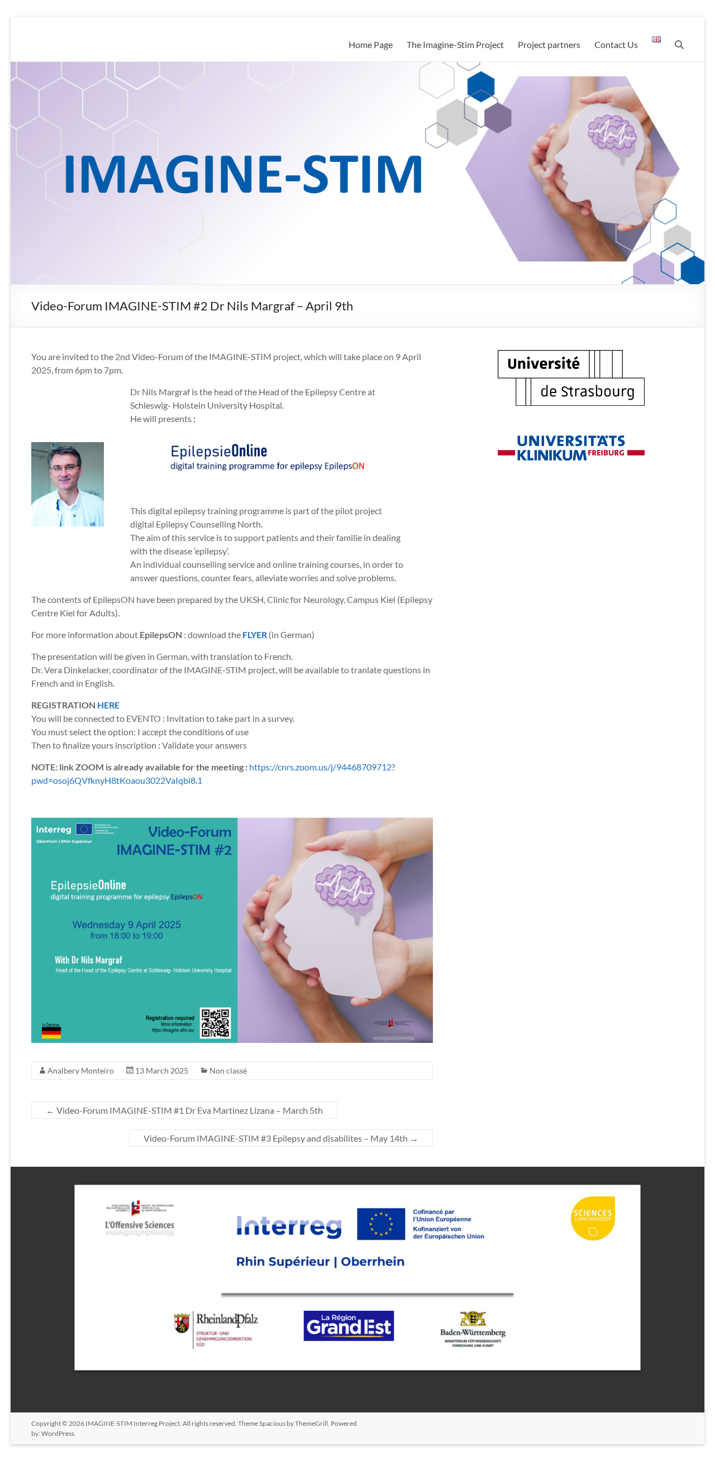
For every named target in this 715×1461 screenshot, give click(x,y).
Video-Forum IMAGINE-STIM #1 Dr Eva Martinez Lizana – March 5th (184, 1110)
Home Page (371, 44)
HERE (108, 705)
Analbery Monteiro (80, 1070)
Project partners (549, 44)
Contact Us (616, 44)
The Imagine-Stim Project (455, 44)
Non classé (228, 1070)
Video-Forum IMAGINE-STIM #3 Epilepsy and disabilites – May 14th (281, 1138)
